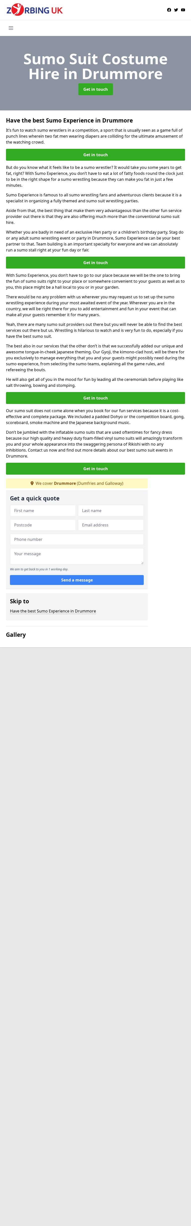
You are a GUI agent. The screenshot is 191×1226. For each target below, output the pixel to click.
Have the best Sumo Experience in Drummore (53, 611)
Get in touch (95, 89)
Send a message (77, 580)
